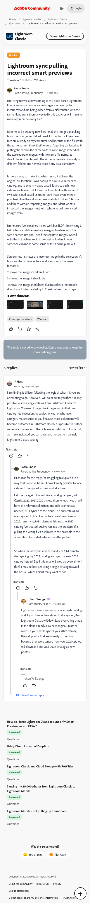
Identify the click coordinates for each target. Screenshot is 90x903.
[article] (45, 419)
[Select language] (61, 8)
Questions (14, 23)
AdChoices (71, 897)
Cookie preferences (19, 890)
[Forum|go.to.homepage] (32, 8)
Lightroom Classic (57, 19)
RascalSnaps (21, 88)
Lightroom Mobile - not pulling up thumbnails (37, 811)
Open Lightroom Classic (65, 36)
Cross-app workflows (20, 319)
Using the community (21, 883)
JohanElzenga (36, 599)
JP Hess (18, 381)
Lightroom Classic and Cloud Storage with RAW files (40, 766)
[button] (7, 9)
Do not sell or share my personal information (33, 897)
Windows (42, 319)
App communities (31, 19)
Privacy (57, 883)
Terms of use (43, 883)
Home (12, 19)
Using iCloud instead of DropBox (28, 746)
